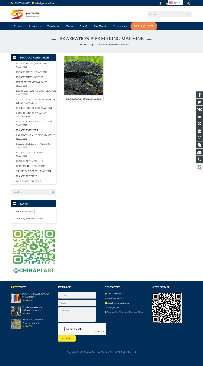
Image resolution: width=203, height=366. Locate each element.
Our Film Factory (24, 211)
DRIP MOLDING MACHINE (30, 166)
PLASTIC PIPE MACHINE (29, 77)
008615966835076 (115, 293)
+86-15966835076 (21, 3)
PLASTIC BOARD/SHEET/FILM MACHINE (32, 65)
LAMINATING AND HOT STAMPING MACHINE (35, 137)
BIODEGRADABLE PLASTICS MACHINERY (31, 115)
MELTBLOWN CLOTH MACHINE (34, 171)
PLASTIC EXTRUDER (27, 130)
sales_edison (113, 307)
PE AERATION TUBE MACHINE (83, 98)
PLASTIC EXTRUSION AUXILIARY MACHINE (34, 123)
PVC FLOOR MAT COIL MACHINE (34, 108)
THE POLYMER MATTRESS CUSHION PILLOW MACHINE (35, 101)
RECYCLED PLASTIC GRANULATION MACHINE (36, 93)
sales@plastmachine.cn (46, 3)
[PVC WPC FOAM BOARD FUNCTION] (16, 302)
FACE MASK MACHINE (28, 181)
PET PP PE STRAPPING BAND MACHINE (31, 84)
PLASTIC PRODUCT (26, 176)
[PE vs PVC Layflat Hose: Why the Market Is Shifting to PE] (16, 328)
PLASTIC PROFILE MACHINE (31, 72)
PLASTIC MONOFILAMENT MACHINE (31, 154)
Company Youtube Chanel (29, 218)
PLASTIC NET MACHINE (29, 161)
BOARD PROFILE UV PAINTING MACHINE (33, 146)
